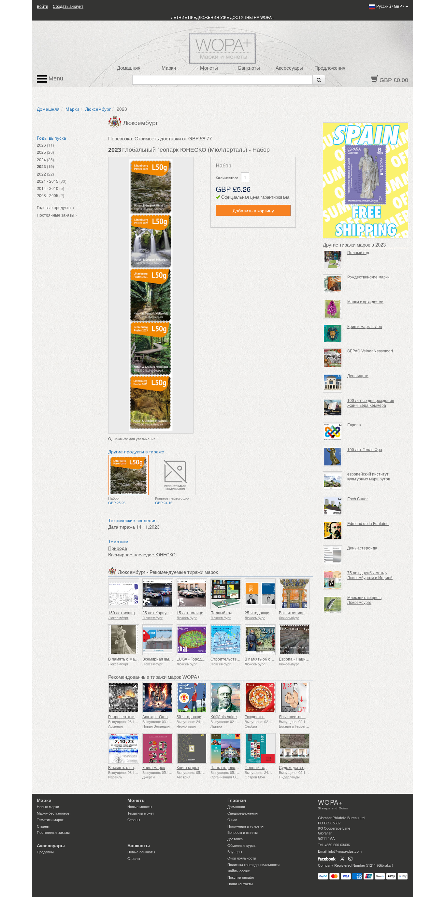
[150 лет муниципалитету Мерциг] (123, 593)
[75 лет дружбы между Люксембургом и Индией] (333, 580)
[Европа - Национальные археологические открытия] (294, 639)
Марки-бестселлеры (53, 813)
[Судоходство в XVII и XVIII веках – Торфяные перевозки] (294, 748)
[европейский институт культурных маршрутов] (333, 481)
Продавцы (45, 851)
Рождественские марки (368, 276)
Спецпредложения (242, 813)
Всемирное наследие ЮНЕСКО (142, 554)
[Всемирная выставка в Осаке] (157, 639)
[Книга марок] (157, 748)
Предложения (329, 68)
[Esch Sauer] (333, 506)
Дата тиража (121, 526)
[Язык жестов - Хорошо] (294, 697)
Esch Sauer (357, 498)
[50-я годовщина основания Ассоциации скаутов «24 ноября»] (192, 697)
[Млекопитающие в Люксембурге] (333, 605)
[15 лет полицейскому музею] (192, 593)
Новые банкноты (141, 851)
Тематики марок (50, 819)
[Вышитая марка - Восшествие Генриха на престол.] (294, 593)
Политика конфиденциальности (253, 864)
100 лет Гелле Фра (364, 449)
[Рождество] (260, 697)
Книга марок (153, 767)
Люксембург (98, 109)
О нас (232, 819)
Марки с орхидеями (365, 301)
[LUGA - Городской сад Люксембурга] (192, 639)
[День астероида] (333, 555)
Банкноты (249, 68)
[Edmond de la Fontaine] (333, 531)
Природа (117, 548)
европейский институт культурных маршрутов (368, 476)
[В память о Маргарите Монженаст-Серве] (123, 639)
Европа (354, 424)
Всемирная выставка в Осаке (169, 659)
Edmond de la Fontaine (368, 523)
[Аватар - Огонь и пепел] (157, 697)
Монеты (209, 68)
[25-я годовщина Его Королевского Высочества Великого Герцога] (260, 593)
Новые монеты (139, 806)
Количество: (227, 177)
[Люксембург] (115, 121)
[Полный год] (225, 593)
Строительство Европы (232, 659)
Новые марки (48, 806)
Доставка (235, 838)
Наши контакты (240, 883)
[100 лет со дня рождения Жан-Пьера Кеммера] (333, 408)
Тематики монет (140, 813)
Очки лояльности (241, 858)
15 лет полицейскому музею (203, 612)
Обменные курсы (241, 845)
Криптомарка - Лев (364, 326)
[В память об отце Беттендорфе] (260, 639)
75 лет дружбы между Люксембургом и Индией (370, 575)
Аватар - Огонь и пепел (163, 716)
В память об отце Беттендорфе (274, 659)
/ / (390, 6)
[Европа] (333, 432)
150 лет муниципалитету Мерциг (138, 612)
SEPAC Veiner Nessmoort (370, 350)
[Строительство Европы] (225, 639)
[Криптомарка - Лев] (333, 334)
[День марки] (333, 383)
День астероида (362, 547)
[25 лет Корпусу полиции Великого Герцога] (157, 593)
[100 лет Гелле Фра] (333, 457)
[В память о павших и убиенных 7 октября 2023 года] (123, 748)
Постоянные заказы (53, 832)
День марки (357, 375)
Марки (169, 68)
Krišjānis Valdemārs (228, 716)
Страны (43, 826)
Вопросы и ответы (242, 832)
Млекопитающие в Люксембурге (364, 599)
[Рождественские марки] (333, 284)
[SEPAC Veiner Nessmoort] (333, 358)
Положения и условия (245, 826)
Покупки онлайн (240, 877)
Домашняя (128, 68)
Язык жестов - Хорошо (300, 716)
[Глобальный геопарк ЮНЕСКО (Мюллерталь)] (128, 475)
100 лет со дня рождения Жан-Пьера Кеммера (370, 402)
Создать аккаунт (68, 6)
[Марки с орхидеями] (333, 309)
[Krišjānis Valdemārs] (225, 697)
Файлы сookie (238, 870)
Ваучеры (234, 851)
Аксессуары (289, 68)
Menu (55, 78)
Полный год (221, 612)
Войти (42, 6)
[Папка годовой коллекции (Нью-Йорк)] (225, 748)
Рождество (255, 716)
